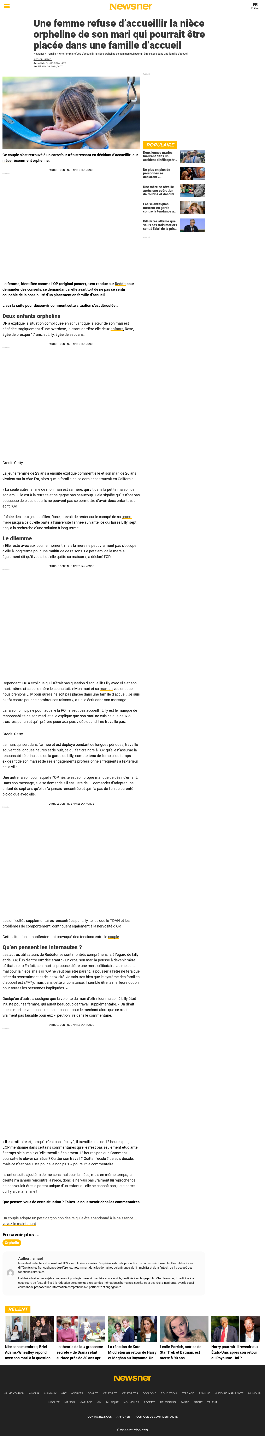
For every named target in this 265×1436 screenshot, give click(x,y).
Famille (51, 53)
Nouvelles (131, 1402)
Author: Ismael (43, 59)
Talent (212, 1402)
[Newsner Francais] (131, 6)
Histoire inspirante (229, 1393)
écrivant (76, 323)
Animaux (50, 1393)
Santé (185, 1402)
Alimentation (14, 1393)
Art (63, 1393)
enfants (117, 329)
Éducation (169, 1393)
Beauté (93, 1393)
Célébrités (130, 1393)
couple (113, 937)
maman (106, 688)
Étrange (188, 1393)
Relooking (168, 1402)
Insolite (54, 1402)
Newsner (39, 53)
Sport (198, 1402)
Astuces (77, 1393)
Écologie (149, 1393)
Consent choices (132, 1430)
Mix (99, 1402)
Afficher (123, 1416)
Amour (34, 1393)
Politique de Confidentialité (156, 1416)
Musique (112, 1402)
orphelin (12, 1242)
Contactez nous (100, 1416)
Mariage (86, 1402)
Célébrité (110, 1393)
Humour (254, 1393)
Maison (69, 1402)
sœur (98, 323)
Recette (149, 1402)
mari (115, 473)
